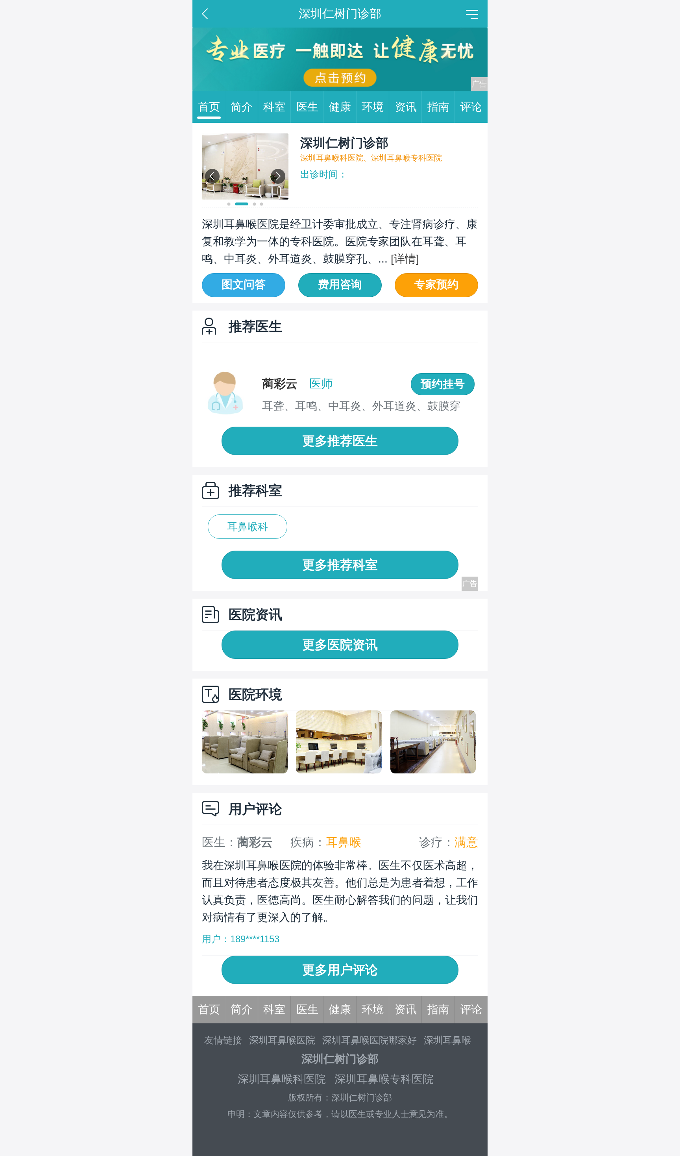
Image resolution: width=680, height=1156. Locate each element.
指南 (438, 107)
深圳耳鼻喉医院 (282, 1040)
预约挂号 (443, 384)
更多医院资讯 (340, 645)
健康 (340, 107)
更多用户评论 (340, 970)
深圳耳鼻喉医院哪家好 (369, 1040)
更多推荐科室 (340, 565)
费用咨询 (340, 284)
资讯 (406, 107)
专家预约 (436, 284)
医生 (307, 107)
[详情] (403, 259)
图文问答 (244, 284)
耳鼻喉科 (247, 527)
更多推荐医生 (340, 441)
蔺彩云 (280, 383)
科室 (274, 107)
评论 (471, 107)
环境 (373, 107)
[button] (229, 204)
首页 (209, 107)
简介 (242, 107)
